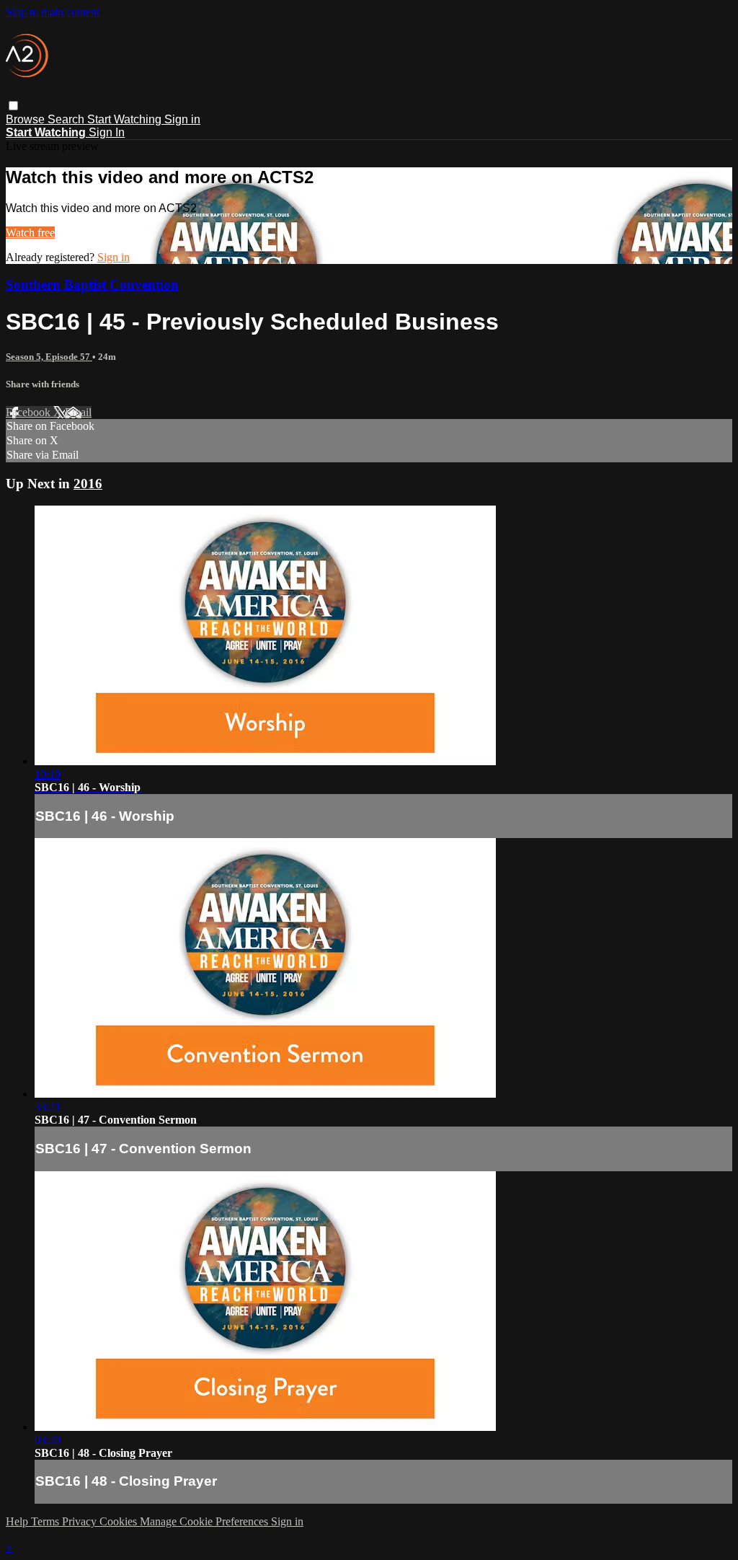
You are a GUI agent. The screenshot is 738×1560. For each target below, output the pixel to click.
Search (67, 119)
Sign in (182, 119)
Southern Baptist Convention (92, 284)
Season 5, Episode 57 (49, 356)
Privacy (80, 1521)
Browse (27, 119)
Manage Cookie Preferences (205, 1521)
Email (78, 412)
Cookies (119, 1521)
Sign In (107, 132)
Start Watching (125, 119)
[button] (13, 105)
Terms (46, 1521)
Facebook (29, 412)
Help (18, 1521)
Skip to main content (52, 12)
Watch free (30, 232)
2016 (88, 483)
